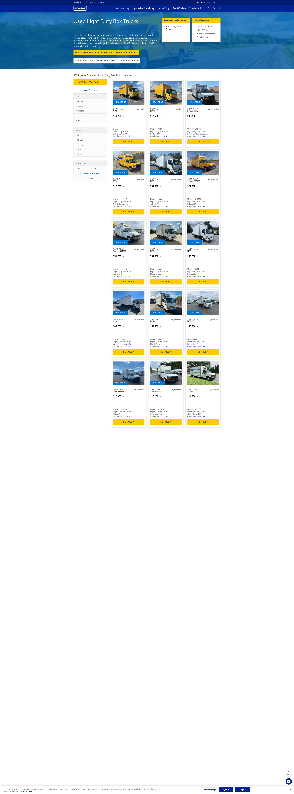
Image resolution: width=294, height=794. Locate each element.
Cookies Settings (209, 790)
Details (127, 141)
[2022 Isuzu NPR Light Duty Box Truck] (128, 93)
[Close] (290, 789)
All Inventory (122, 8)
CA (80, 154)
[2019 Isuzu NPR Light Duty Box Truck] (203, 233)
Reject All (226, 790)
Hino (79, 116)
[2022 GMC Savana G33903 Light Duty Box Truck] (203, 163)
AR (79, 149)
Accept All (242, 790)
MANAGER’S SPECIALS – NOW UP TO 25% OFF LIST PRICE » (106, 52)
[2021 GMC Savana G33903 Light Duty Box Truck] (203, 93)
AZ (80, 145)
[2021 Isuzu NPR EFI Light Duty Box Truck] (166, 93)
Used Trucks (78, 2)
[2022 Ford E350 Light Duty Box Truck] (128, 163)
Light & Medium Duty (143, 8)
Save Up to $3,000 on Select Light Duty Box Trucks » (106, 60)
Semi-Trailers (179, 8)
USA (77, 135)
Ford (80, 101)
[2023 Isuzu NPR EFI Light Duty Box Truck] (203, 303)
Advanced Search (90, 82)
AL (80, 140)
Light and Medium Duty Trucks (88, 169)
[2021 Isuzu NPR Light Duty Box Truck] (166, 163)
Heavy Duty (163, 8)
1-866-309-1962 (213, 2)
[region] (147, 790)
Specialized (195, 8)
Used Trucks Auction (97, 2)
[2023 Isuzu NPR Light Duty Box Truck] (166, 233)
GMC (80, 111)
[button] (289, 781)
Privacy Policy (28, 791)
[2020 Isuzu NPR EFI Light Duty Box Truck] (166, 303)
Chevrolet (81, 106)
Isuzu (80, 120)
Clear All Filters (90, 90)
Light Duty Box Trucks (88, 173)
